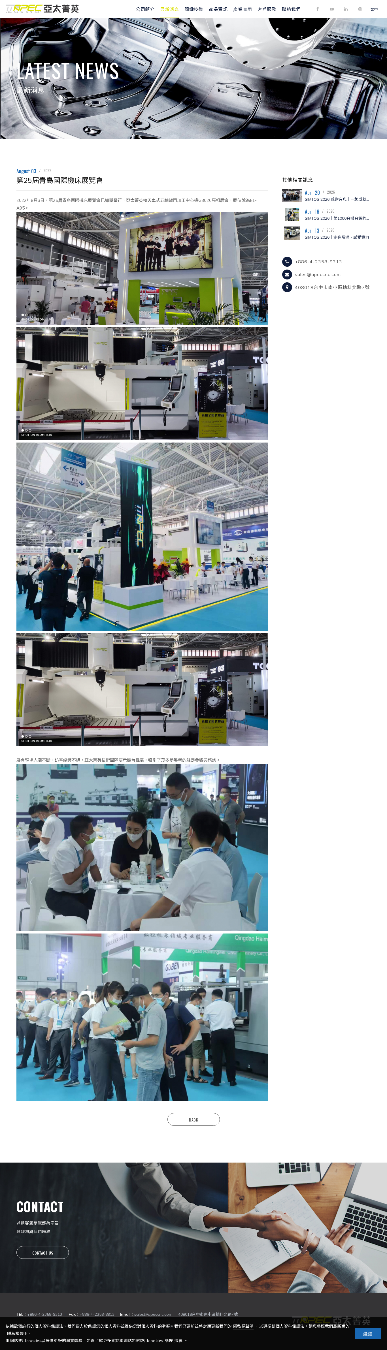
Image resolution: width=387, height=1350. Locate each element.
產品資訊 (218, 9)
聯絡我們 (291, 9)
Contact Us (42, 1253)
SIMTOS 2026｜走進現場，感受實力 (337, 237)
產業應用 (242, 9)
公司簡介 (145, 9)
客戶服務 (267, 9)
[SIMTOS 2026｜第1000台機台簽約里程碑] (292, 214)
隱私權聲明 (243, 1326)
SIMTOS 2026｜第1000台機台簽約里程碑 (338, 218)
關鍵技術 (193, 9)
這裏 (178, 1340)
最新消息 (169, 9)
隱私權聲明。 (19, 1333)
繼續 (368, 1334)
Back (193, 1120)
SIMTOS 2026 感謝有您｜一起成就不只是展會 (338, 199)
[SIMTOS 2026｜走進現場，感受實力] (292, 233)
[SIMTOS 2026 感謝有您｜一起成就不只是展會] (292, 195)
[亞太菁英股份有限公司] (42, 11)
